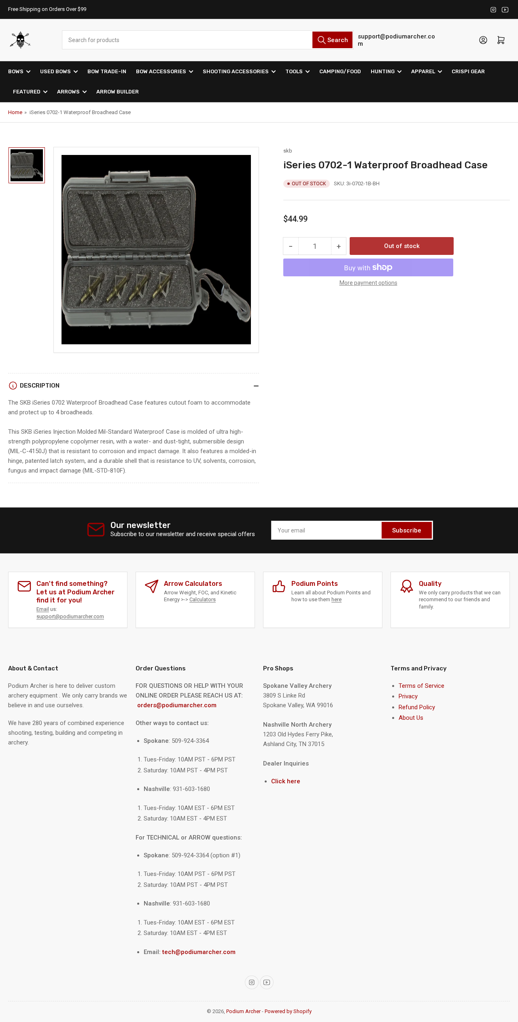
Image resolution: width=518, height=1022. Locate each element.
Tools (294, 71)
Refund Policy (417, 707)
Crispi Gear (468, 71)
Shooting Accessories (236, 71)
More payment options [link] (368, 283)
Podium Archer (243, 1011)
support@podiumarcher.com (396, 40)
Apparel (423, 71)
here (336, 599)
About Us (411, 717)
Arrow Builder (117, 92)
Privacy (408, 696)
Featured (26, 92)
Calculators (202, 599)
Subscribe (406, 530)
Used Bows (55, 71)
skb (287, 151)
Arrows (68, 92)
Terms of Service (421, 685)
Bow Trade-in (106, 71)
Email (42, 609)
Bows (15, 71)
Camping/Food (340, 71)
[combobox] (207, 39)
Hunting (383, 71)
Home (15, 112)
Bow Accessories (161, 71)
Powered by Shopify (288, 1011)
